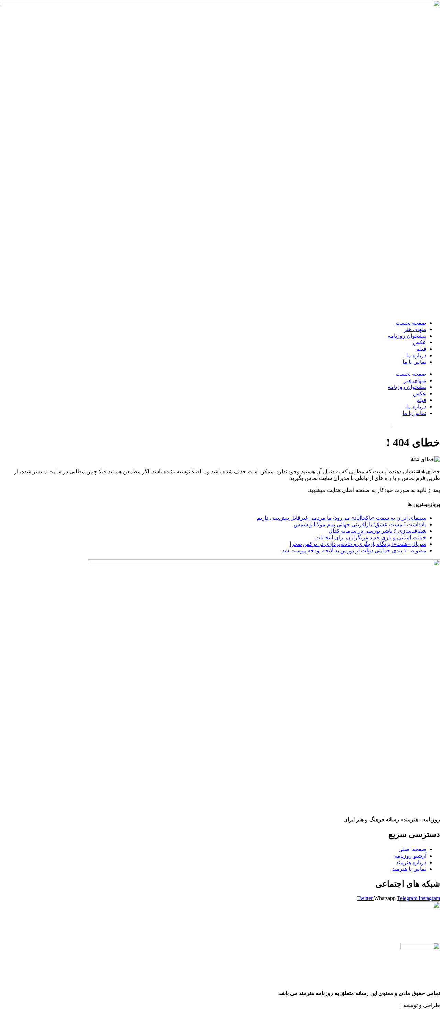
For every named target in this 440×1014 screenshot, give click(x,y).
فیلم (421, 349)
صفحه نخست (411, 323)
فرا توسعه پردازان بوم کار (370, 1005)
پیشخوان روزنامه (407, 336)
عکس (419, 342)
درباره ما (416, 355)
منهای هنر (415, 329)
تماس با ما (414, 362)
